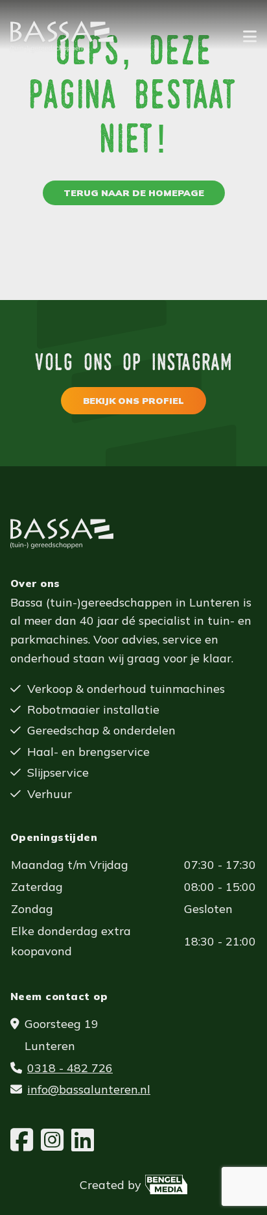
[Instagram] (52, 1140)
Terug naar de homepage (134, 193)
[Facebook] (21, 1140)
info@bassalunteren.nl (88, 1089)
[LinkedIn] (82, 1140)
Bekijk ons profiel (133, 401)
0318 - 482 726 (70, 1067)
